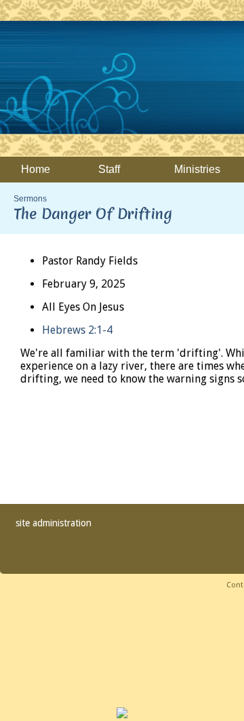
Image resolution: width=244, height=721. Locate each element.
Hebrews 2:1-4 (77, 330)
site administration (54, 523)
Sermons (30, 198)
